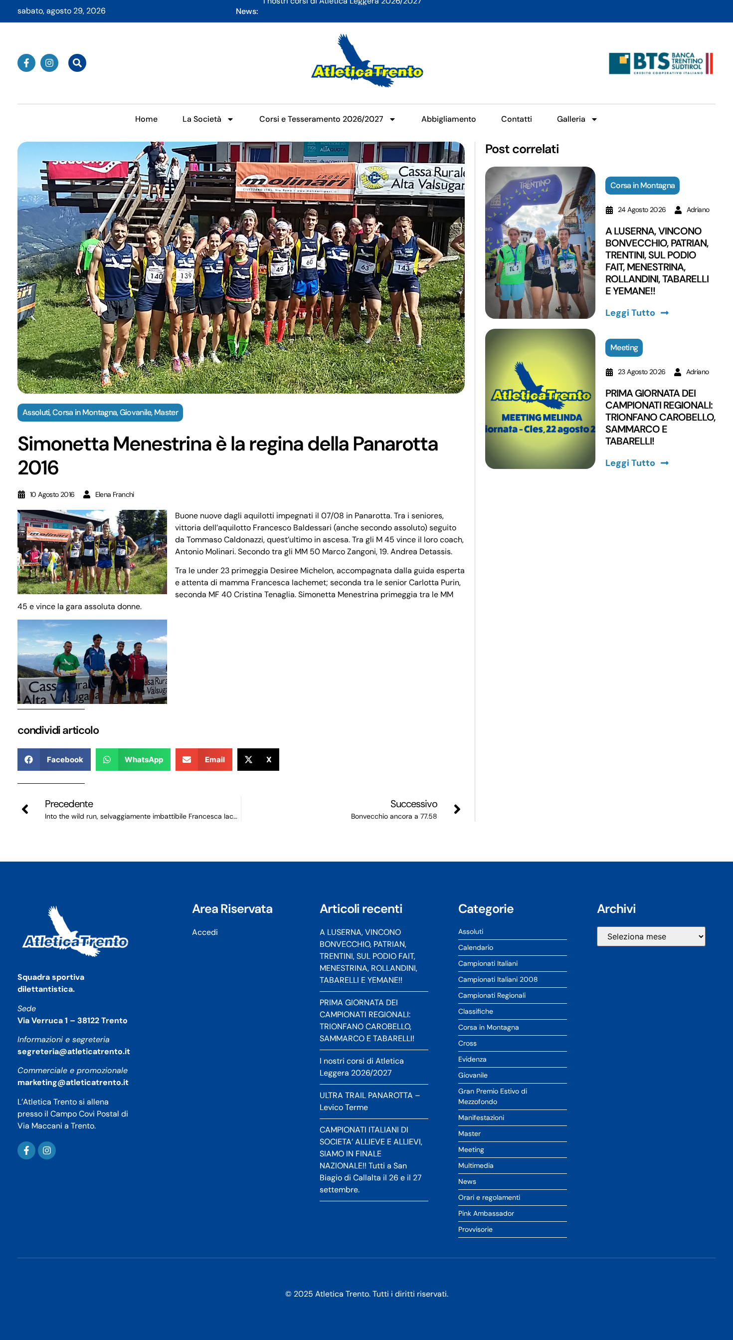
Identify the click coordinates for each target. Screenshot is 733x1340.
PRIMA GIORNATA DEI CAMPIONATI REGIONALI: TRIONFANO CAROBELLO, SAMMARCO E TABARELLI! (660, 417)
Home (146, 119)
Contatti (516, 119)
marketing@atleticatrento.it (73, 1082)
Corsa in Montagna (84, 412)
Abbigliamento (448, 119)
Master (166, 412)
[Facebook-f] (26, 63)
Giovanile (136, 412)
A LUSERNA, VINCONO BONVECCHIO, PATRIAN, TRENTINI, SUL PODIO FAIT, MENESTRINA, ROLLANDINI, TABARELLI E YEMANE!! (489, 12)
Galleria (571, 119)
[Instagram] (49, 63)
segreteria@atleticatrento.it (73, 1051)
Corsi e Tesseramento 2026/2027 (321, 119)
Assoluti (35, 412)
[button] (54, 759)
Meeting (624, 347)
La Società (202, 119)
